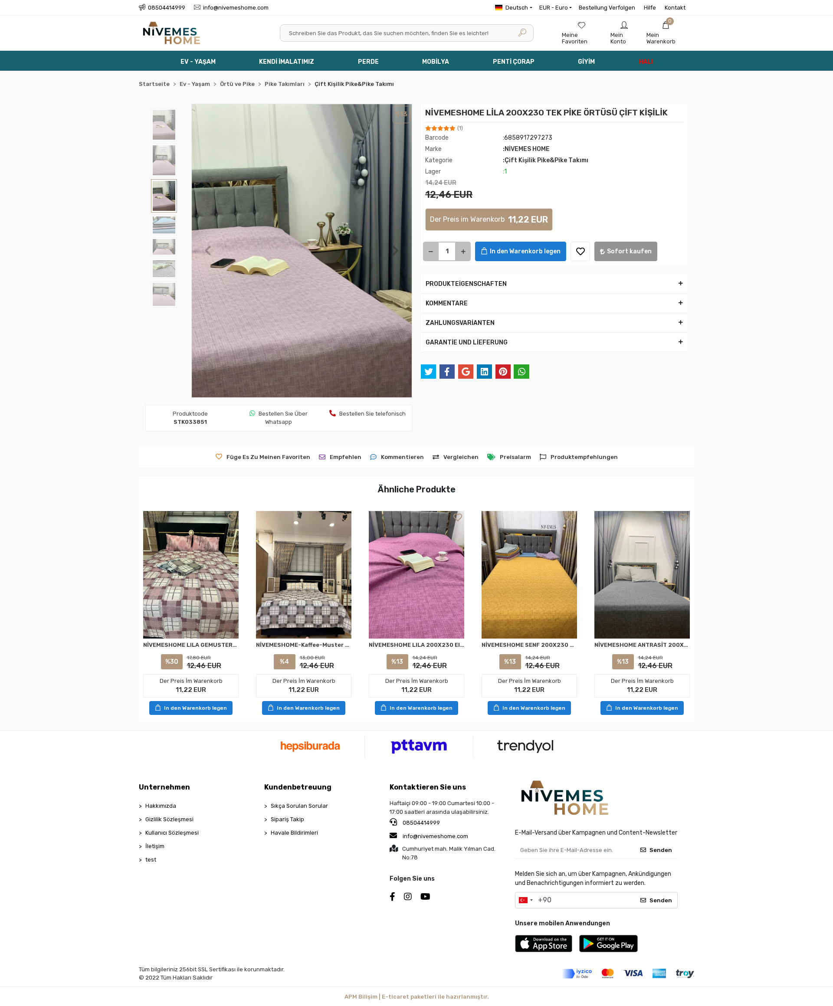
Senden (660, 850)
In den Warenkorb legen (525, 251)
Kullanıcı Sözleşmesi (172, 832)
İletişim (154, 846)
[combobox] (525, 900)
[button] (665, 33)
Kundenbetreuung (297, 787)
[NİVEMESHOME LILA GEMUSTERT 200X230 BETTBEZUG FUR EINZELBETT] (191, 574)
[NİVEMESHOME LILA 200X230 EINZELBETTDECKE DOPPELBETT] (416, 574)
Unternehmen (164, 787)
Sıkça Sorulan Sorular (299, 806)
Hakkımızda (160, 806)
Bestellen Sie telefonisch (372, 413)
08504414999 (420, 822)
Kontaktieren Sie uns (428, 787)
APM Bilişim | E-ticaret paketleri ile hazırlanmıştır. (416, 996)
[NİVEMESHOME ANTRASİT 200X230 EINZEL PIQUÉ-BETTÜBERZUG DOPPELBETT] (642, 574)
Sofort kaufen (629, 251)
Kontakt (675, 7)
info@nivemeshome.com (435, 836)
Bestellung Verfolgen (607, 7)
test (150, 859)
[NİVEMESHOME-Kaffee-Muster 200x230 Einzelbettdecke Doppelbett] (303, 574)
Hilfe (650, 7)
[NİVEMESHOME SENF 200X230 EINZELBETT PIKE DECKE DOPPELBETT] (529, 574)
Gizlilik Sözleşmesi (169, 819)
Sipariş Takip (287, 819)
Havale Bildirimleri (294, 832)
